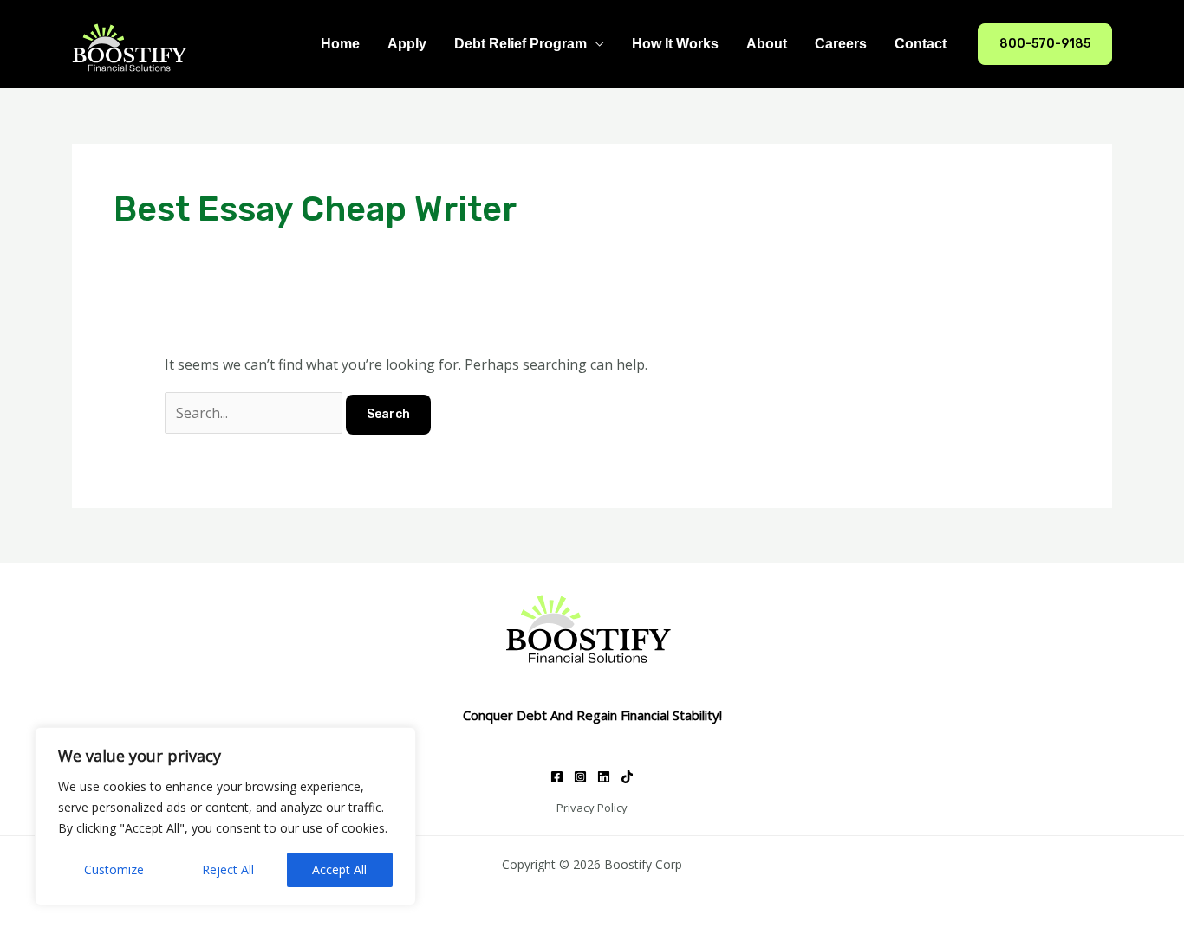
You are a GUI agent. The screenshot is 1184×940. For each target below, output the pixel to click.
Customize (114, 869)
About (766, 43)
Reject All (228, 869)
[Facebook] (557, 777)
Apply (406, 43)
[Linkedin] (603, 777)
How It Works (675, 43)
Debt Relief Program (520, 43)
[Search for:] (255, 412)
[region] (225, 816)
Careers (841, 43)
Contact (921, 43)
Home (340, 43)
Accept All (339, 869)
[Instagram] (580, 777)
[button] (1045, 44)
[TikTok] (627, 777)
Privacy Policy (592, 807)
